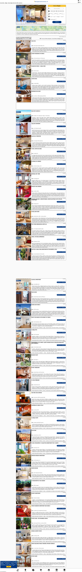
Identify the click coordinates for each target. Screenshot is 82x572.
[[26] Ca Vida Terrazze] (23, 385)
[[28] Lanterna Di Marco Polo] (23, 410)
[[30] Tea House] (23, 435)
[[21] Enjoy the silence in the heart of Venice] (23, 322)
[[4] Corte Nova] (23, 84)
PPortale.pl (4, 571)
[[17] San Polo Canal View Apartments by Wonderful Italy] (23, 254)
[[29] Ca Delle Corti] (23, 423)
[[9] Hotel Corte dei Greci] (23, 154)
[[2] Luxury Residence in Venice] (23, 59)
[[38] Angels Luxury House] (23, 536)
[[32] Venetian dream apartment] (23, 461)
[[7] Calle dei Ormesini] (23, 129)
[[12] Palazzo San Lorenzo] (23, 191)
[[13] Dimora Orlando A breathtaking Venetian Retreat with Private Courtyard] (23, 204)
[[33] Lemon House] (23, 473)
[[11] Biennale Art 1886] (23, 179)
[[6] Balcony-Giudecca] (23, 116)
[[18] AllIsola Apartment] (23, 285)
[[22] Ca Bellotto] (23, 335)
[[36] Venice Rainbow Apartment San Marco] (23, 511)
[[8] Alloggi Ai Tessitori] (23, 141)
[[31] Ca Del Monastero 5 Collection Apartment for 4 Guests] (23, 448)
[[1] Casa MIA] (23, 46)
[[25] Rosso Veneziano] (23, 373)
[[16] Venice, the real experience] (23, 242)
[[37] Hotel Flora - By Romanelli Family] (23, 523)
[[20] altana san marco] (23, 310)
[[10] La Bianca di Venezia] (23, 166)
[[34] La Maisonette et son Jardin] (23, 486)
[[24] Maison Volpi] (23, 360)
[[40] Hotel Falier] (23, 561)
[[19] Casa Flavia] (23, 297)
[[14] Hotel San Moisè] (23, 217)
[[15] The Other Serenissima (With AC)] (23, 229)
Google (2, 562)
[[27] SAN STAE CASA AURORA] (23, 398)
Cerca (57, 22)
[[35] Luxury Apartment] (23, 498)
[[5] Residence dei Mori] (23, 96)
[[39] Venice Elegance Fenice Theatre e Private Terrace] (23, 549)
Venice (17, 54)
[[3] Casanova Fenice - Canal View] (23, 71)
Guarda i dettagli (61, 43)
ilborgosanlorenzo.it (41, 1)
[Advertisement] (41, 269)
